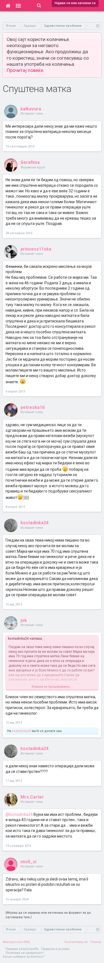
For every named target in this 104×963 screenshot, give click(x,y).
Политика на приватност (25, 953)
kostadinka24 (35, 522)
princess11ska (36, 249)
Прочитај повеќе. (25, 70)
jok (24, 620)
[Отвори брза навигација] (98, 26)
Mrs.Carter (32, 797)
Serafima (30, 162)
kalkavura (31, 108)
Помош (95, 942)
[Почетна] (8, 5)
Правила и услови (55, 949)
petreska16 (33, 407)
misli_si (28, 861)
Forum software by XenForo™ (24, 957)
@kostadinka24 (19, 814)
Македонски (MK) (16, 942)
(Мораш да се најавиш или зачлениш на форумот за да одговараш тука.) (48, 915)
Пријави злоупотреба (22, 949)
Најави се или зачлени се (75, 3)
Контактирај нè (76, 942)
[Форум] (18, 5)
